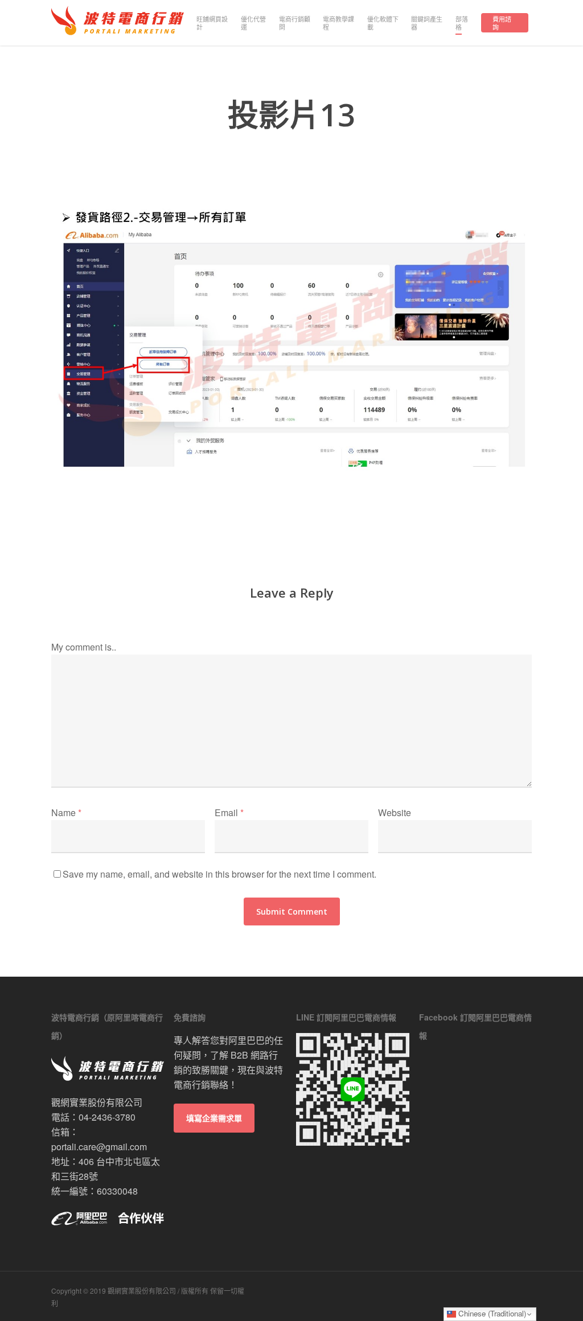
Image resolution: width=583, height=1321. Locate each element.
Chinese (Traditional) (491, 1313)
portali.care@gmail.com (99, 1146)
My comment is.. (83, 646)
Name (66, 812)
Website (394, 812)
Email (229, 812)
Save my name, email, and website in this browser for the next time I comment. (219, 873)
